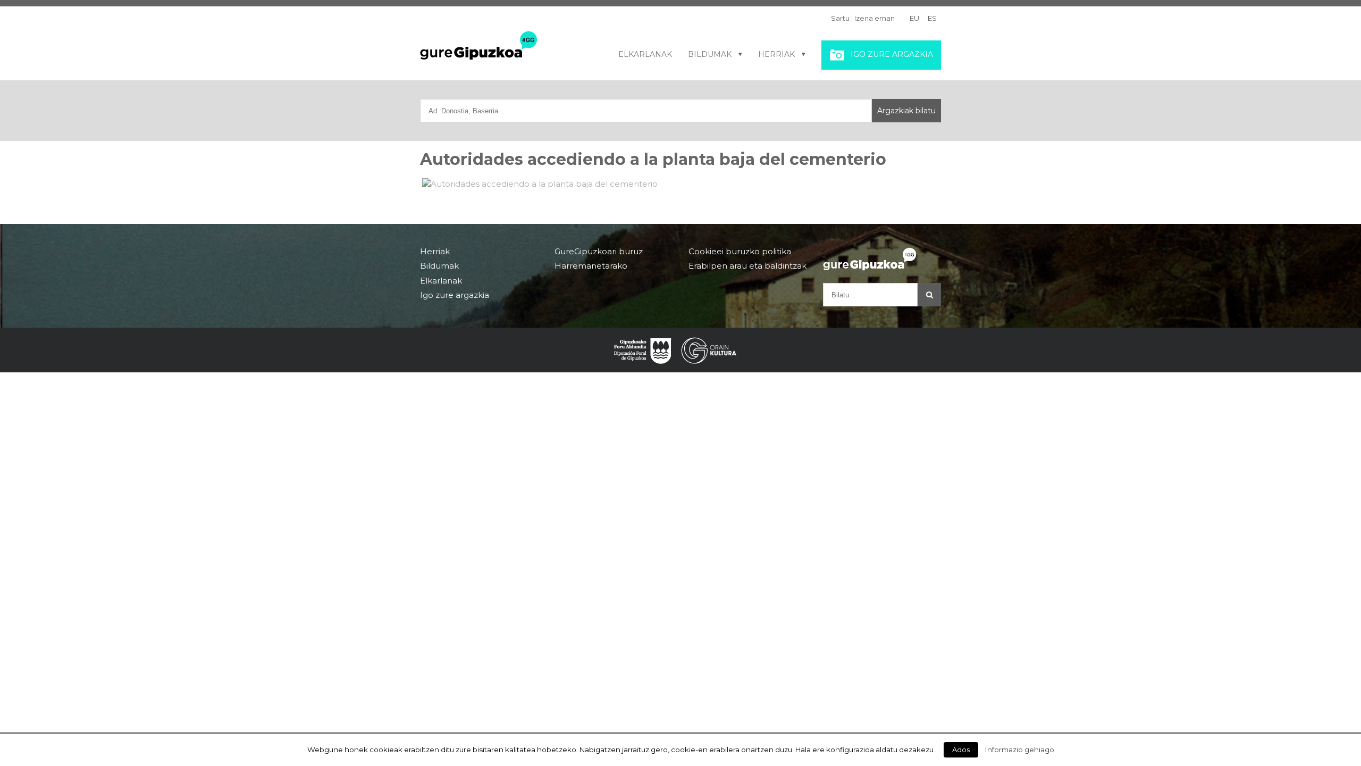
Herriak (776, 54)
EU (914, 18)
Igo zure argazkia (892, 54)
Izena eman (874, 18)
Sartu (840, 18)
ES (932, 18)
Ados (961, 749)
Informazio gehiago (1019, 749)
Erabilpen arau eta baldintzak (747, 266)
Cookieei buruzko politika (739, 251)
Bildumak (710, 54)
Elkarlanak (645, 54)
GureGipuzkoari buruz (599, 251)
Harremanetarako (591, 266)
